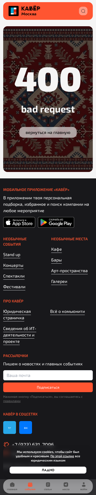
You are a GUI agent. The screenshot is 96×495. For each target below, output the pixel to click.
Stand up (11, 254)
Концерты (13, 265)
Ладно (48, 470)
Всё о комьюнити (67, 311)
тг (9, 427)
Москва (28, 14)
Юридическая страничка (17, 314)
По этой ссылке (62, 456)
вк (25, 427)
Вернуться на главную (48, 132)
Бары (56, 259)
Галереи (59, 281)
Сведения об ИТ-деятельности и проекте (19, 335)
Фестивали (14, 286)
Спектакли (14, 275)
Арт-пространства (69, 270)
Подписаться (48, 387)
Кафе (56, 249)
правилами (12, 401)
